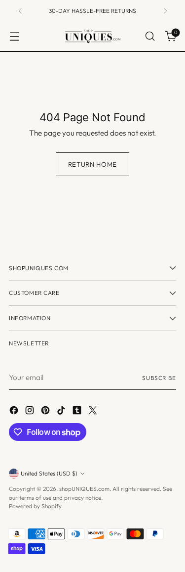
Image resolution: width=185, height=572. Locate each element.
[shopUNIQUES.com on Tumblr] (78, 412)
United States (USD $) (49, 473)
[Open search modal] (150, 36)
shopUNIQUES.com (84, 488)
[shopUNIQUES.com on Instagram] (31, 412)
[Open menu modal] (14, 36)
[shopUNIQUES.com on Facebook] (15, 412)
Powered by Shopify (35, 506)
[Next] (165, 10)
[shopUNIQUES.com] (92, 37)
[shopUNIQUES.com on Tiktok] (62, 412)
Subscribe (159, 377)
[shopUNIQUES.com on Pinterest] (46, 412)
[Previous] (20, 10)
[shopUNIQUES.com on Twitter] (94, 412)
